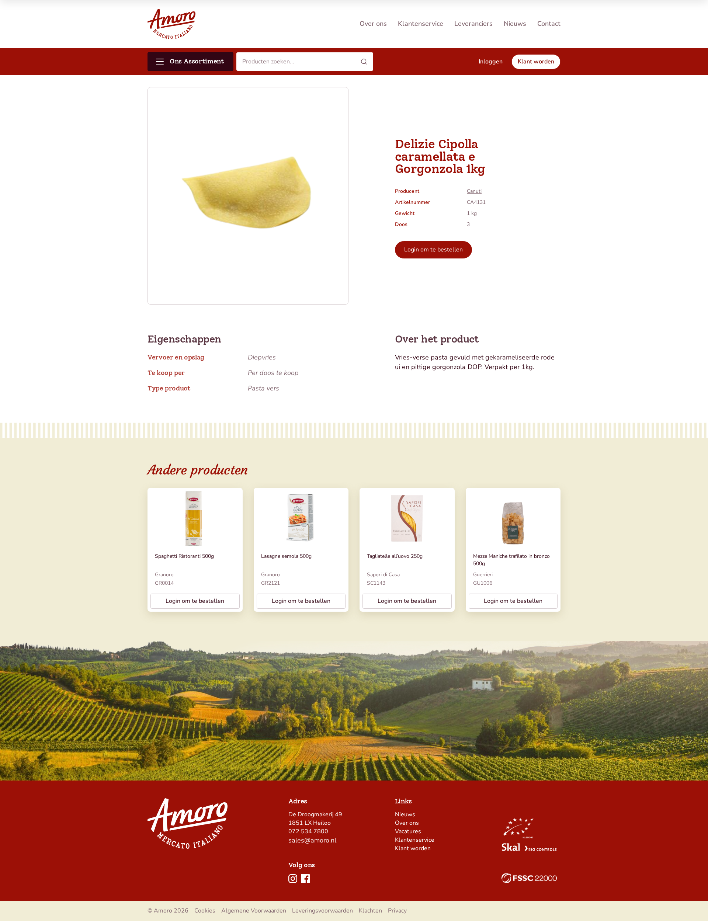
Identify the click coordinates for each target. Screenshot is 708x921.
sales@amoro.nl (312, 840)
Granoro (164, 574)
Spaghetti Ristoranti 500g (184, 556)
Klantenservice (420, 23)
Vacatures (408, 831)
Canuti (474, 191)
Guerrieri (483, 574)
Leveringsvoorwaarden (322, 911)
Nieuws (515, 23)
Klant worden (413, 848)
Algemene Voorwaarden (253, 911)
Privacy (397, 911)
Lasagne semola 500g (286, 556)
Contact (548, 23)
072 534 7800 (308, 831)
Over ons (373, 23)
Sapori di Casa (383, 574)
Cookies (204, 911)
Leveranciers (473, 23)
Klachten (370, 911)
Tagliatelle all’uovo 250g (395, 556)
